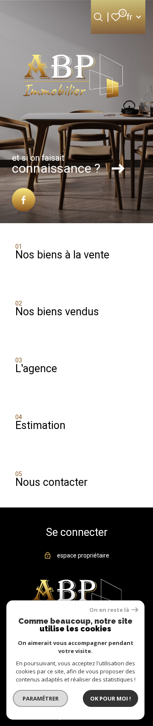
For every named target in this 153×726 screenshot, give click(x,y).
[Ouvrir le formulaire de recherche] (98, 17)
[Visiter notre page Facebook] (23, 199)
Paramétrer (41, 698)
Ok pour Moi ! (110, 698)
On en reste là (109, 610)
